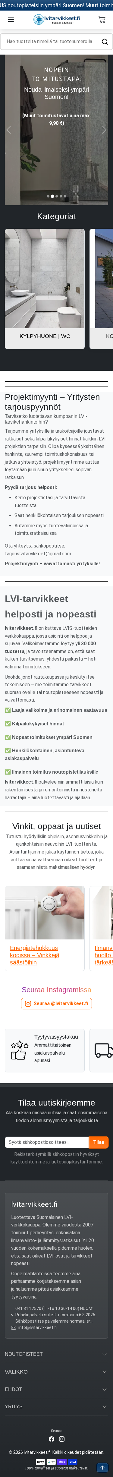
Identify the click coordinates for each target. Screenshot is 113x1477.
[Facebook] (51, 1438)
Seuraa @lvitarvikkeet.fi (60, 1003)
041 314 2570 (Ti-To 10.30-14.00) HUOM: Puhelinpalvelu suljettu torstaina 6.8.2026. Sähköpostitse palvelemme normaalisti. (55, 1315)
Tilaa (98, 1142)
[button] (11, 19)
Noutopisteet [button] (24, 1354)
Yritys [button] (14, 1406)
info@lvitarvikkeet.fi (37, 1327)
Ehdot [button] (13, 1389)
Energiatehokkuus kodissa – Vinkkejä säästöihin (34, 955)
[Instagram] (62, 1438)
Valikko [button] (16, 1372)
